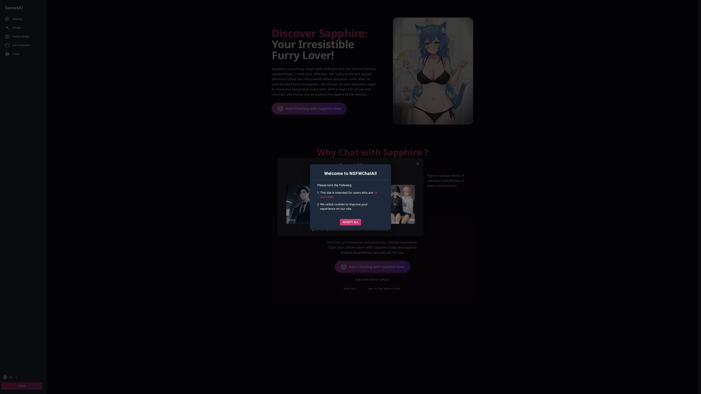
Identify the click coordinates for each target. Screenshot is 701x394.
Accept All (350, 222)
